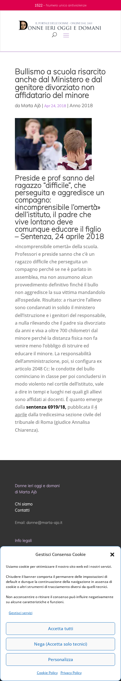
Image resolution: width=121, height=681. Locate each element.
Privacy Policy (71, 672)
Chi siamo (24, 503)
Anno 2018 (81, 105)
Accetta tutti (60, 628)
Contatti (22, 510)
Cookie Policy (47, 672)
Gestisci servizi (20, 612)
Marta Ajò (31, 105)
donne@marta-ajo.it (44, 522)
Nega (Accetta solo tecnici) (60, 644)
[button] (112, 554)
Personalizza (60, 659)
